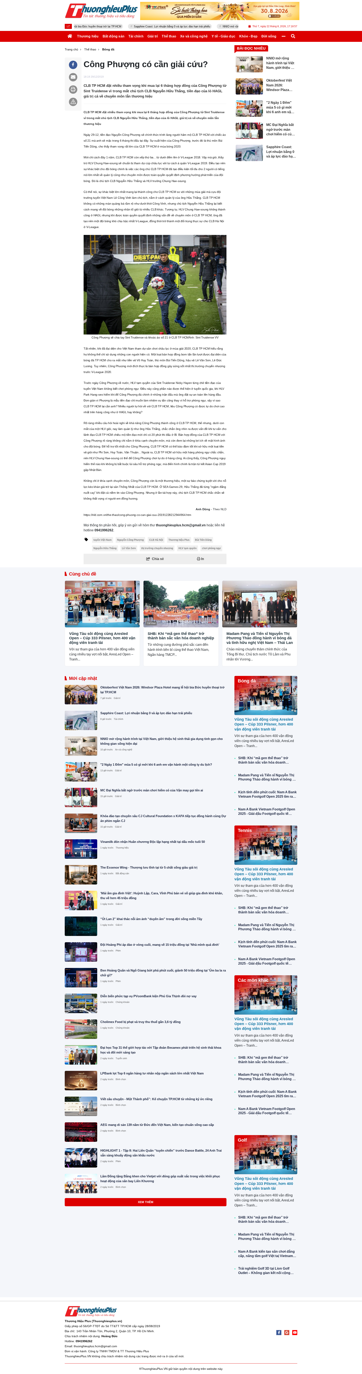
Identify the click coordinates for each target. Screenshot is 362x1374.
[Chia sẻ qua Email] (73, 77)
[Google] (286, 1332)
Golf (242, 1140)
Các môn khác (253, 980)
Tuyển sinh (121, 1058)
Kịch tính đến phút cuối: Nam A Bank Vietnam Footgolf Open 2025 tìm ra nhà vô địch (267, 794)
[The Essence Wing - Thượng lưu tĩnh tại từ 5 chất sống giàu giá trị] (81, 874)
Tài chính (118, 719)
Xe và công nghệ (123, 749)
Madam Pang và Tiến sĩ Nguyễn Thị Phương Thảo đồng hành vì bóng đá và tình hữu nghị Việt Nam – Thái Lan (259, 638)
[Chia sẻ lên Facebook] (73, 65)
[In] (73, 89)
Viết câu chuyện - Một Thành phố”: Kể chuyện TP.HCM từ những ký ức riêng (156, 1099)
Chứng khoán (122, 1002)
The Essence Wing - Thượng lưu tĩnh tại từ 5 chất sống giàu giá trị (148, 867)
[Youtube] (294, 1332)
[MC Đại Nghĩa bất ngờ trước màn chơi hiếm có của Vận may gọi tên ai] (81, 797)
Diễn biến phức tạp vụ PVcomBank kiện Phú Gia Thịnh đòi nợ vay (148, 996)
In (202, 559)
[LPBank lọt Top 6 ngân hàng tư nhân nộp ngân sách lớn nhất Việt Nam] (81, 1080)
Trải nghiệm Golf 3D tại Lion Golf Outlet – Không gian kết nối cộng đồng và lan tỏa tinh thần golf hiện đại (265, 1271)
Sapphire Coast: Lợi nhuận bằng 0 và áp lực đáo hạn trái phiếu (128, 26)
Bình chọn (121, 1079)
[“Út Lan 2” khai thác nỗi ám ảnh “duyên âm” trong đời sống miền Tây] (81, 926)
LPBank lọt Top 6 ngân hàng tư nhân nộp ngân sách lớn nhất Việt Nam (152, 1073)
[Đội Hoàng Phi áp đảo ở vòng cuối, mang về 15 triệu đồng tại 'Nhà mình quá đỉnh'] (81, 952)
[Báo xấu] (73, 102)
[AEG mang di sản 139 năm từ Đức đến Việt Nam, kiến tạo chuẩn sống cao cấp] (81, 1132)
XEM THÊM (145, 1202)
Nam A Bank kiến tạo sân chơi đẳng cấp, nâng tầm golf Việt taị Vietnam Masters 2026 (266, 1254)
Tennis (245, 830)
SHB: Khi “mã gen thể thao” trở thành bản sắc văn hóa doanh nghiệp (181, 636)
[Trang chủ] (70, 36)
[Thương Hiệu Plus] (101, 11)
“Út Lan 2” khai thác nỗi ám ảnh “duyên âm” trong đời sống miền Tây (151, 919)
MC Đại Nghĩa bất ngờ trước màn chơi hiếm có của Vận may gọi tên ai (151, 790)
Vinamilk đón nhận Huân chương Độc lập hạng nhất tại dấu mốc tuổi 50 (152, 841)
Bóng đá (247, 680)
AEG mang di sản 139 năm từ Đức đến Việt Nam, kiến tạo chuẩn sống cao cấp (157, 1125)
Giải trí (117, 698)
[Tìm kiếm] (293, 36)
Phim (118, 950)
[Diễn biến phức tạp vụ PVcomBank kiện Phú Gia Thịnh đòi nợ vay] (81, 1003)
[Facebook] (278, 1332)
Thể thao (72, 623)
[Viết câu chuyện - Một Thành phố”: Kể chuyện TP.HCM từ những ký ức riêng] (81, 1106)
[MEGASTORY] (219, 11)
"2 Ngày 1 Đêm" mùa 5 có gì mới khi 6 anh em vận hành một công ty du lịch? (156, 764)
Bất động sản (122, 873)
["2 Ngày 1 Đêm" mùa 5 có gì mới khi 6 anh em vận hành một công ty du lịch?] (81, 772)
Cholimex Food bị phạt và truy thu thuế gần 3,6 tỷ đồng (140, 1022)
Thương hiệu (122, 847)
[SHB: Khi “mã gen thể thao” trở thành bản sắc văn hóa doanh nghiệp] (181, 604)
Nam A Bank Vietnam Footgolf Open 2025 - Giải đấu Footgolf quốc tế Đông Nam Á (266, 811)
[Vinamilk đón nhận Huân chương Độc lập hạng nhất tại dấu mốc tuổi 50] (81, 849)
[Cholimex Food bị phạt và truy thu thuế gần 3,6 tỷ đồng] (81, 1029)
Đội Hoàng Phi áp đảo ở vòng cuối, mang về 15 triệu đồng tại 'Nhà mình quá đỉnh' (159, 944)
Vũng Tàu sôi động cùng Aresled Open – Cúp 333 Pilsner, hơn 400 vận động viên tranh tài (102, 638)
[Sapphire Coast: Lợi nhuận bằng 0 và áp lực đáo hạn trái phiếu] (81, 720)
